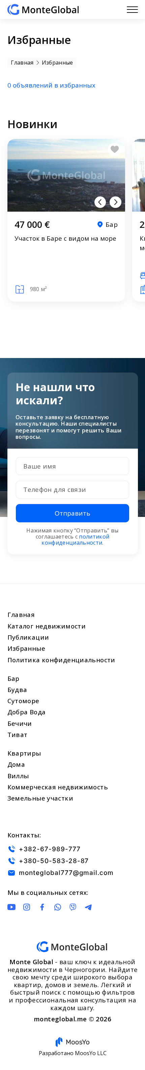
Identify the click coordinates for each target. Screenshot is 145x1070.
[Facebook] (42, 907)
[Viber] (73, 907)
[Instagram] (27, 907)
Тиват (17, 734)
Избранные (26, 648)
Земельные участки (40, 798)
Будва (17, 689)
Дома (16, 764)
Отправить (72, 513)
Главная (21, 614)
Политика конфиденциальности (61, 660)
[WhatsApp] (58, 907)
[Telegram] (88, 907)
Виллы (18, 775)
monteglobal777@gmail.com (66, 873)
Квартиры (24, 753)
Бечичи (19, 723)
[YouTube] (11, 907)
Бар (13, 678)
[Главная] (43, 9)
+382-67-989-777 (49, 849)
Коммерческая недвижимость (57, 787)
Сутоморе (23, 700)
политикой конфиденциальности (75, 539)
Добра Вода (26, 712)
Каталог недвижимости (46, 626)
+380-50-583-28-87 (54, 861)
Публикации (28, 637)
